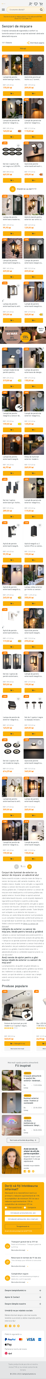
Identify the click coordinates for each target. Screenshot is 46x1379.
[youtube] (18, 1326)
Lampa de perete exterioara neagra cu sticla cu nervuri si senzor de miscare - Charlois (33, 262)
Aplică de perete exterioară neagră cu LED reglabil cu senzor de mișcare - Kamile (33, 762)
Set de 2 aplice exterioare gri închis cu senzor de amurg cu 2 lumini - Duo (11, 501)
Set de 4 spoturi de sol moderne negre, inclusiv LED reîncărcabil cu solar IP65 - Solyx (11, 762)
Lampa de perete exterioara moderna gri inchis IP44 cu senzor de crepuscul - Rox (12, 218)
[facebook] (25, 1171)
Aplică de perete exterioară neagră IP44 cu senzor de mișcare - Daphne (32, 632)
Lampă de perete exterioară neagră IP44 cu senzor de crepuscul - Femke (32, 844)
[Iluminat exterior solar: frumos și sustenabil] (11, 1102)
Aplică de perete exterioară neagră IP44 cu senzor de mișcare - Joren (10, 545)
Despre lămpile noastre (15, 1304)
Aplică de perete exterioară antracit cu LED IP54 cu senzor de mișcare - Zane (33, 165)
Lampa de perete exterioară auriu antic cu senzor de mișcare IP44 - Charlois (12, 305)
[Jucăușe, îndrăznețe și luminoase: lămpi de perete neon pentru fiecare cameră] (11, 1125)
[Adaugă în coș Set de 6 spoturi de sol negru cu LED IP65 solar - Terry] (12, 180)
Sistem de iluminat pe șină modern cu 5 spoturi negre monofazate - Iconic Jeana (15, 1025)
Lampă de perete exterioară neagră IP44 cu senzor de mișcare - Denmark (11, 458)
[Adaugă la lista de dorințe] (18, 58)
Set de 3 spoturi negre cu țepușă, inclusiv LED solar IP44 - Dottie (34, 719)
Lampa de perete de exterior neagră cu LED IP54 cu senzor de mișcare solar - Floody (11, 719)
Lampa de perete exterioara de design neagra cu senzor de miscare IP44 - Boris (33, 371)
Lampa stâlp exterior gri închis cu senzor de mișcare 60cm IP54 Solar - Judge (33, 588)
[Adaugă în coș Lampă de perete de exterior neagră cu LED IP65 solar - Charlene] (34, 137)
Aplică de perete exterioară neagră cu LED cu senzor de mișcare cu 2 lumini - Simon (12, 588)
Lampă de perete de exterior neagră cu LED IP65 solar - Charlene (33, 122)
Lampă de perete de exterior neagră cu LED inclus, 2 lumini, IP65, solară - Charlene (33, 415)
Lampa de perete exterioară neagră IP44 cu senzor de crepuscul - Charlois (33, 800)
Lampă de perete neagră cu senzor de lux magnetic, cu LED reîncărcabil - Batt (11, 415)
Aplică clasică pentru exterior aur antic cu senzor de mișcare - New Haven (33, 218)
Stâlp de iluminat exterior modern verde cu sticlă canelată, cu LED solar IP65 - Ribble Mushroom (34, 458)
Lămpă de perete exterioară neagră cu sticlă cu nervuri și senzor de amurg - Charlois (33, 675)
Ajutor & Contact (12, 1297)
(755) (16, 1028)
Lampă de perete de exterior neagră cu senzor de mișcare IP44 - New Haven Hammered (33, 501)
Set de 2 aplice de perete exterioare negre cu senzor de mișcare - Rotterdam (11, 675)
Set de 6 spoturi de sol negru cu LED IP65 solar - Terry (12, 165)
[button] (23, 18)
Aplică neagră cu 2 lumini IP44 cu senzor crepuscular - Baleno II (34, 545)
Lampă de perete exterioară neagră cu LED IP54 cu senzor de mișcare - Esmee (33, 305)
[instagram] (29, 1171)
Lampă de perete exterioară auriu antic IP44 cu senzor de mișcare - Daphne (12, 800)
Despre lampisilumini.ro (15, 1291)
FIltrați (23, 49)
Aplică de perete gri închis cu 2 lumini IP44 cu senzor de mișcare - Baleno (33, 78)
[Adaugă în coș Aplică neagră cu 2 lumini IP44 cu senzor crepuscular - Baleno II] (34, 560)
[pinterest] (33, 1171)
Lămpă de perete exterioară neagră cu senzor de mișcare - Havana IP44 (11, 262)
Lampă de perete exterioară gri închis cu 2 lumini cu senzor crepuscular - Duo (12, 78)
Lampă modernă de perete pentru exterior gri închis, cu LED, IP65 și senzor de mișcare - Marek (12, 371)
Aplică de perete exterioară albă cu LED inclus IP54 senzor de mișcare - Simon (11, 632)
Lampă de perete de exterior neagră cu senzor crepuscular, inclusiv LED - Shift (11, 122)
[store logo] (3, 3)
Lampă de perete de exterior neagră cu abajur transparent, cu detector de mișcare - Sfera (11, 844)
